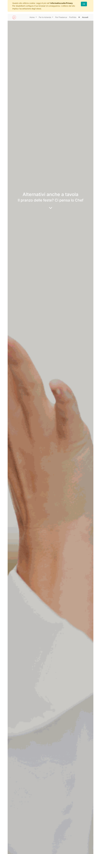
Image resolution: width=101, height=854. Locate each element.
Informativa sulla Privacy (61, 3)
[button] (79, 17)
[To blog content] (50, 208)
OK (84, 4)
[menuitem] (61, 17)
